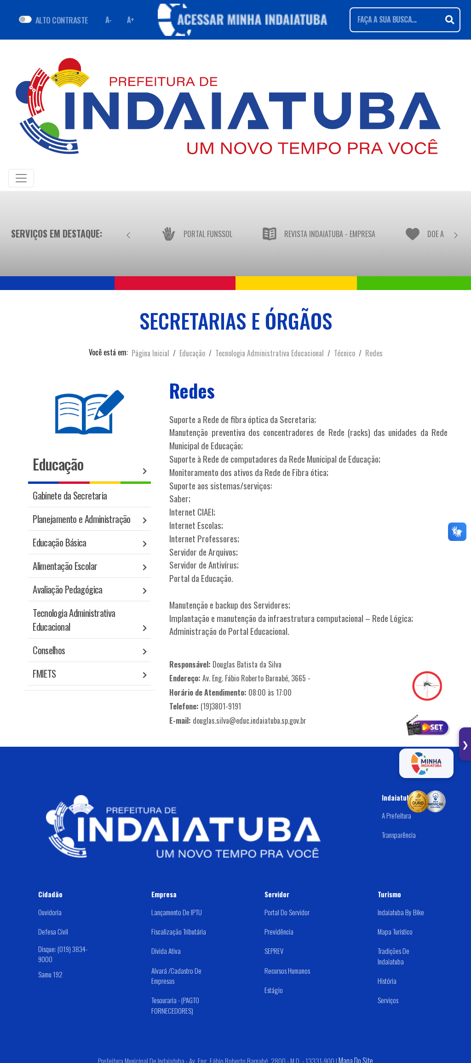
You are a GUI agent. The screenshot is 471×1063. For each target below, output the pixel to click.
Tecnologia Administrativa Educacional (269, 353)
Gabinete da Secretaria (70, 495)
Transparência (399, 835)
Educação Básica (59, 542)
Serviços (388, 1000)
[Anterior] (128, 233)
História (387, 981)
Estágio (273, 990)
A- (108, 19)
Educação (192, 353)
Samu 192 (50, 974)
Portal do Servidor (287, 912)
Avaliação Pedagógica (68, 589)
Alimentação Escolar (65, 565)
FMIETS (44, 673)
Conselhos (49, 650)
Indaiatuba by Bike (401, 912)
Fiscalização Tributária (178, 931)
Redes (374, 353)
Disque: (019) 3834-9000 (62, 954)
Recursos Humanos (287, 970)
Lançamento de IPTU (176, 912)
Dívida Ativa (166, 951)
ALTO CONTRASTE (61, 20)
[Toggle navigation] (21, 178)
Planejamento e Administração (82, 518)
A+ (130, 19)
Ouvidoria (50, 912)
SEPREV (273, 951)
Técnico (344, 353)
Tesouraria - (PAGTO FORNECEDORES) (175, 1005)
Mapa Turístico (395, 931)
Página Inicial (150, 353)
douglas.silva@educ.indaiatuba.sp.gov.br (249, 720)
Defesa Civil (53, 931)
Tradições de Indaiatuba (393, 956)
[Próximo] (455, 233)
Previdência (278, 931)
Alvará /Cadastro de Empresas (176, 975)
